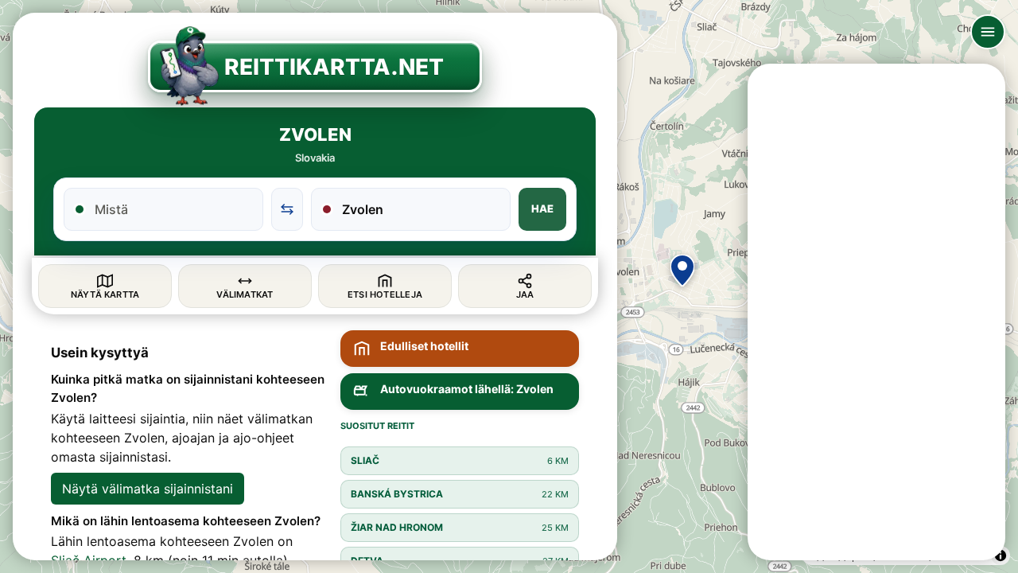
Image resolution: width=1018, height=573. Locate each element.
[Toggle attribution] (1000, 555)
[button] (682, 270)
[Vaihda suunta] (287, 209)
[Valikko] (987, 31)
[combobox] (173, 209)
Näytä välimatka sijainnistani (147, 489)
